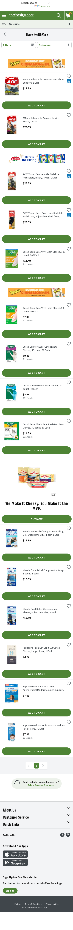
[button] (58, 15)
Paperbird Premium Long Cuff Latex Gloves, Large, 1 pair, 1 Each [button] (41, 649)
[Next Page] (43, 766)
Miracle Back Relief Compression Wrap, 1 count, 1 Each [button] (43, 572)
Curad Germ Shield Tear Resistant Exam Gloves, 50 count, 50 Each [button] (43, 426)
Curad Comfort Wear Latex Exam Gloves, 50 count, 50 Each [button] (40, 348)
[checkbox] (68, 76)
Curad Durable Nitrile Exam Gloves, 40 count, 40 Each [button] (42, 387)
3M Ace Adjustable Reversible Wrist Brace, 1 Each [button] (41, 120)
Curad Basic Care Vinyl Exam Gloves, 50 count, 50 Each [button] (43, 309)
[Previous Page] (29, 766)
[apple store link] (15, 857)
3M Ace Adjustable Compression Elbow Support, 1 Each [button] (43, 81)
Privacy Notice (52, 904)
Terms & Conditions (33, 904)
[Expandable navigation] (3, 15)
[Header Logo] (21, 15)
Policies (18, 904)
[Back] (4, 34)
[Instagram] (68, 836)
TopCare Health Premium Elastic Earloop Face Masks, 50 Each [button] (44, 727)
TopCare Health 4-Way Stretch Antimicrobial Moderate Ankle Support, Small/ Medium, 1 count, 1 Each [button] (43, 688)
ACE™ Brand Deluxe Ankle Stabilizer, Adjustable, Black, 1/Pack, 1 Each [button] (41, 176)
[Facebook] (62, 836)
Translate (45, 6)
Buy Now (37, 519)
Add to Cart (36, 105)
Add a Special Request (41, 785)
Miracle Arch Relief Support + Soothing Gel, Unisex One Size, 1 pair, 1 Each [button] (43, 533)
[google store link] (15, 865)
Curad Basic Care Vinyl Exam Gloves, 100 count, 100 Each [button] (44, 253)
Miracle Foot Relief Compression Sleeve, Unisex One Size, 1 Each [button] (40, 610)
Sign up (10, 890)
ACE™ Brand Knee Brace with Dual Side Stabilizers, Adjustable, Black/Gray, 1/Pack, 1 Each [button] (43, 215)
